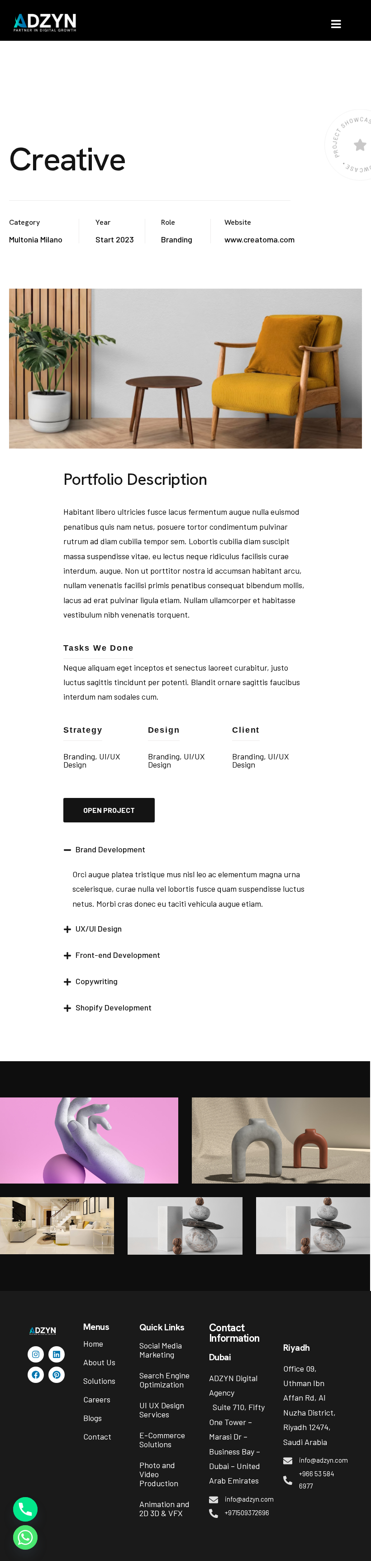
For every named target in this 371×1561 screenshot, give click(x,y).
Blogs (92, 1418)
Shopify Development (114, 1007)
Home (93, 1343)
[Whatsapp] (25, 1537)
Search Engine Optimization (164, 1379)
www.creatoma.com (259, 239)
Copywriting (97, 981)
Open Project (109, 810)
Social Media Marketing (160, 1349)
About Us (99, 1362)
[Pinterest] (56, 1375)
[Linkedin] (56, 1354)
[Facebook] (36, 1375)
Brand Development (110, 849)
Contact (97, 1436)
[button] (185, 854)
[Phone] (25, 1509)
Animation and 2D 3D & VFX (164, 1508)
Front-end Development (118, 955)
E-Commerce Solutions (162, 1439)
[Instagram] (36, 1354)
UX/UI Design (99, 928)
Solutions (99, 1381)
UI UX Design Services (161, 1409)
